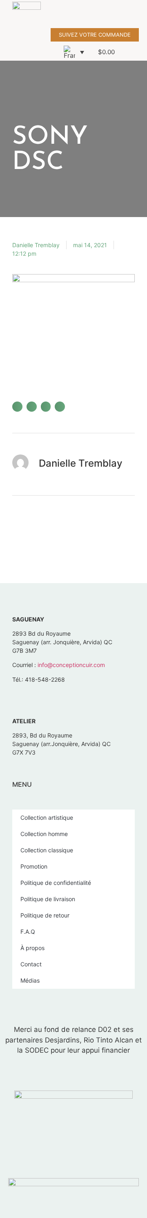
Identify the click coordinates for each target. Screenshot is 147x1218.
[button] (141, 14)
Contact (31, 964)
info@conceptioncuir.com (71, 664)
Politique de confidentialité (55, 882)
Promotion (33, 866)
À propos (32, 947)
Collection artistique (46, 817)
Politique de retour (44, 915)
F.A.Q (27, 931)
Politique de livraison (47, 898)
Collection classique (46, 850)
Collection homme (44, 833)
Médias (30, 980)
